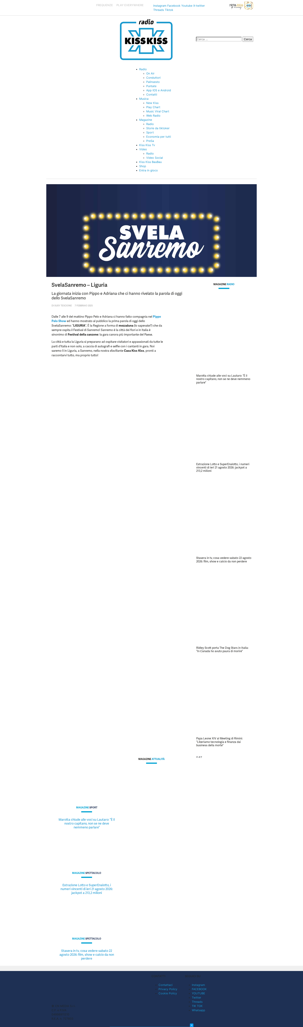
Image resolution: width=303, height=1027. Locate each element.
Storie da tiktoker (158, 128)
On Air (150, 73)
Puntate (151, 86)
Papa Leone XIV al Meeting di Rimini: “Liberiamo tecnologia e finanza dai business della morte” (219, 742)
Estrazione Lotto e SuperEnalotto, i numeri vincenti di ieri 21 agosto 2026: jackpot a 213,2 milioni (222, 467)
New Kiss (152, 103)
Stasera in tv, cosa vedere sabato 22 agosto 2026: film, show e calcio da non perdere (223, 559)
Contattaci (166, 985)
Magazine (145, 120)
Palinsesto (153, 82)
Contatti (151, 94)
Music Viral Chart (157, 111)
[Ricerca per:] (219, 39)
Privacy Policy (168, 989)
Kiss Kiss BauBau (150, 162)
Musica (144, 98)
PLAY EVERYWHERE (130, 5)
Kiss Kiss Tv (147, 145)
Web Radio (153, 115)
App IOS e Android (158, 90)
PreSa (150, 141)
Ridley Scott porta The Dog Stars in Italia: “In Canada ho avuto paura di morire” (222, 649)
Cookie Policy (168, 993)
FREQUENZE (104, 5)
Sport (150, 132)
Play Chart (153, 107)
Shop (142, 166)
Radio (143, 69)
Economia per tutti (158, 136)
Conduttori (153, 77)
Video (143, 149)
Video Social (154, 157)
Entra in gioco (148, 170)
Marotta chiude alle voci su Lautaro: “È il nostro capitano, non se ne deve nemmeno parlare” (223, 379)
